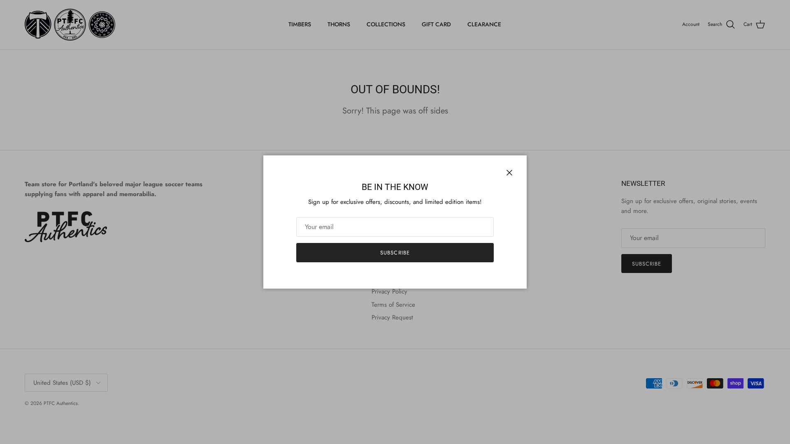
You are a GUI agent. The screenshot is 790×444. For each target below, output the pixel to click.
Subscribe (394, 253)
